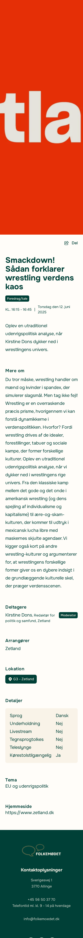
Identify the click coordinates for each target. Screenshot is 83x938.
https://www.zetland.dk (29, 812)
